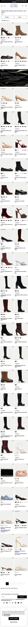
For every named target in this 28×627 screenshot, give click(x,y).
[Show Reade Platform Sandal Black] (23, 220)
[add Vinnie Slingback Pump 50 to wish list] (27, 511)
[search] (22, 5)
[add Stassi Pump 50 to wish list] (27, 88)
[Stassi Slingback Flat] (7, 541)
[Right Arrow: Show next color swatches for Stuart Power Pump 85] (27, 61)
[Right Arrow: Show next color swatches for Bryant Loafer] (13, 61)
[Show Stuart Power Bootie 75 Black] (6, 267)
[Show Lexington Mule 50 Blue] (4, 572)
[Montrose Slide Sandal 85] (21, 259)
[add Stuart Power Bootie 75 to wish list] (13, 253)
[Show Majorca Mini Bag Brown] (18, 478)
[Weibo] (21, 602)
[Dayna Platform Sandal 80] (21, 165)
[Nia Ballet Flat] (7, 165)
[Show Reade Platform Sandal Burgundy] (18, 220)
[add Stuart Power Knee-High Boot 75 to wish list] (27, 112)
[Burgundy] (1, 455)
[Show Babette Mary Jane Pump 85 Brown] (1, 37)
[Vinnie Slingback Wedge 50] (7, 141)
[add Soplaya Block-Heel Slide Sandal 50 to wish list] (13, 511)
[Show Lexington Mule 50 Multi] (1, 572)
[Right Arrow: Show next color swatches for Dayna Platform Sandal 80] (27, 174)
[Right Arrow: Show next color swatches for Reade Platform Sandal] (27, 220)
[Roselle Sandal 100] (21, 447)
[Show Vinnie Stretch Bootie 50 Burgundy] (1, 220)
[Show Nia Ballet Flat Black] (1, 173)
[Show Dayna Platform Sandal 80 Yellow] (20, 173)
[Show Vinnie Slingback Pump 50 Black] (15, 525)
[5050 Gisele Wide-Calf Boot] (21, 235)
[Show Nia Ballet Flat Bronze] (4, 173)
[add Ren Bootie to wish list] (13, 370)
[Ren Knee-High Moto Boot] (21, 400)
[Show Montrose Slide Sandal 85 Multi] (15, 267)
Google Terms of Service (5, 600)
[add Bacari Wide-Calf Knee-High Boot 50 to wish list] (13, 300)
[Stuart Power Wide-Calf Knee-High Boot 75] (7, 423)
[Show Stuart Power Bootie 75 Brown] (1, 267)
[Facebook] (7, 602)
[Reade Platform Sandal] (21, 212)
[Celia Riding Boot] (21, 306)
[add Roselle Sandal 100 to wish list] (27, 441)
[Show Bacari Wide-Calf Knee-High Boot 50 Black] (4, 314)
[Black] (15, 361)
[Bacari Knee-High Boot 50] (7, 400)
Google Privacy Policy (20, 599)
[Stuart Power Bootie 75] (7, 259)
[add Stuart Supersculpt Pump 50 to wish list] (13, 229)
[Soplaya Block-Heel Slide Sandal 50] (7, 517)
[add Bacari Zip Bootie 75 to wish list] (13, 182)
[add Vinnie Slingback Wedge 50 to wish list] (13, 135)
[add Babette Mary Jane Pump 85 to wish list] (13, 23)
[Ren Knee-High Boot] (21, 423)
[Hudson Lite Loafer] (21, 188)
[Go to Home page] (14, 6)
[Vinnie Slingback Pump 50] (21, 517)
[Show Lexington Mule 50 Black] (8, 572)
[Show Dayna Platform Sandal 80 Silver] (18, 173)
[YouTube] (18, 602)
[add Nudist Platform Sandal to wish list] (27, 534)
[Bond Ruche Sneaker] (7, 494)
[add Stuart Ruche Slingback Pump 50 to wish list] (13, 88)
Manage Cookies (13, 621)
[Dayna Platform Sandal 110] (21, 141)
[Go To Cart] (26, 5)
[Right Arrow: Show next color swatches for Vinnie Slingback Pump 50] (27, 526)
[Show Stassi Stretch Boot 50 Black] (1, 361)
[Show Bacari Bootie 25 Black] (18, 37)
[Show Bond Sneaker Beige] (15, 572)
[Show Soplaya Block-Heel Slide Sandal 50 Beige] (1, 525)
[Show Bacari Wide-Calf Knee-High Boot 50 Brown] (1, 314)
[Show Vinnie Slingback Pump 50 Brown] (18, 525)
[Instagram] (4, 602)
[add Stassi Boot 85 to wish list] (27, 370)
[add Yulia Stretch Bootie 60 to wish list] (13, 323)
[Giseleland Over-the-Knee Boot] (7, 282)
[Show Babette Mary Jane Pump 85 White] (11, 37)
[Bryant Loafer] (7, 53)
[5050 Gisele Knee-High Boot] (7, 118)
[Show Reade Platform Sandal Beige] (20, 220)
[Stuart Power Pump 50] (21, 494)
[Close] (25, 609)
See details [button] (14, 1)
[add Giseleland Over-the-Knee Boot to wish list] (13, 276)
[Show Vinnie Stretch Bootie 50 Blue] (4, 220)
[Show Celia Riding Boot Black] (15, 314)
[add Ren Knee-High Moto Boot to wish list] (27, 394)
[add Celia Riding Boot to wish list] (27, 300)
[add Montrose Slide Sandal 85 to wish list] (27, 253)
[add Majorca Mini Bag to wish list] (27, 464)
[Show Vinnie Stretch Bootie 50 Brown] (6, 220)
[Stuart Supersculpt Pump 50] (7, 235)
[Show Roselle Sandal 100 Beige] (18, 455)
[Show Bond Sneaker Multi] (18, 572)
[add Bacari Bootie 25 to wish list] (27, 23)
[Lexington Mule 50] (7, 564)
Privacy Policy (7, 615)
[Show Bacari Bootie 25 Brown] (15, 37)
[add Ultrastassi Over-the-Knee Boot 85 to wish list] (27, 347)
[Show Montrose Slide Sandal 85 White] (18, 267)
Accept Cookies (14, 618)
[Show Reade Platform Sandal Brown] (15, 220)
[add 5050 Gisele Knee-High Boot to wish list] (13, 112)
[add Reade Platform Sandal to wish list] (27, 206)
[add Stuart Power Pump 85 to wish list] (27, 47)
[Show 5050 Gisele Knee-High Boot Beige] (6, 126)
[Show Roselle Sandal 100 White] (15, 455)
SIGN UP (22, 596)
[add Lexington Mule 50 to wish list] (13, 558)
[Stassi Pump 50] (21, 94)
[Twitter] (10, 602)
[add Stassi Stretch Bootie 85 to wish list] (27, 323)
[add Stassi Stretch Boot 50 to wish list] (13, 347)
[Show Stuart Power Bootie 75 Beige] (4, 267)
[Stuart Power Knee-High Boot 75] (21, 118)
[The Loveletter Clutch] (7, 470)
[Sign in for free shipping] (5, 6)
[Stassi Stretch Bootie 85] (21, 329)
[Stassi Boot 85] (21, 376)
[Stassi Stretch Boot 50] (7, 353)
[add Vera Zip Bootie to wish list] (13, 441)
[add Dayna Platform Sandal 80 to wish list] (27, 159)
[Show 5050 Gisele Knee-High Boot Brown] (4, 126)
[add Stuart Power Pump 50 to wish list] (27, 488)
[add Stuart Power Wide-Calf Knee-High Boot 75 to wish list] (13, 417)
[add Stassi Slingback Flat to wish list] (13, 534)
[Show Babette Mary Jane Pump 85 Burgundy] (4, 37)
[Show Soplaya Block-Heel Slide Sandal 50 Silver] (6, 525)
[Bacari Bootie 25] (21, 29)
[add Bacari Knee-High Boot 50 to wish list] (13, 394)
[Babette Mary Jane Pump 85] (7, 29)
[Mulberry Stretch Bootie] (21, 282)
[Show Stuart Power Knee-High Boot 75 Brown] (20, 126)
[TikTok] (13, 602)
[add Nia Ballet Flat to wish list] (13, 159)
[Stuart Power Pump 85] (21, 53)
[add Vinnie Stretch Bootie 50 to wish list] (13, 206)
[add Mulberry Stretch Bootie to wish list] (27, 276)
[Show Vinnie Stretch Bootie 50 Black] (8, 220)
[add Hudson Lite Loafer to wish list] (27, 182)
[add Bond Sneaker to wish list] (27, 558)
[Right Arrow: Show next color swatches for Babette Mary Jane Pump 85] (13, 38)
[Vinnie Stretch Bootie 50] (7, 212)
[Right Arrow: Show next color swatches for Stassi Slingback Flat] (13, 549)
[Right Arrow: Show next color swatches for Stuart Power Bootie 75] (13, 267)
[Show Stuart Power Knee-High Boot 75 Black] (15, 126)
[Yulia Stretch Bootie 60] (7, 329)
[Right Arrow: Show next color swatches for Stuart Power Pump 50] (27, 502)
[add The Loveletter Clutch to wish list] (13, 464)
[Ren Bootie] (7, 376)
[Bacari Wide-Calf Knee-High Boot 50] (7, 306)
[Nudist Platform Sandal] (21, 541)
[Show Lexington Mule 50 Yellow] (6, 572)
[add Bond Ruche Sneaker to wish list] (13, 488)
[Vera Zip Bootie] (7, 447)
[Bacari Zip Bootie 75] (7, 188)
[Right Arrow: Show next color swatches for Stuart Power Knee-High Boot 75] (27, 127)
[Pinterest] (15, 602)
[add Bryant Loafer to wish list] (13, 47)
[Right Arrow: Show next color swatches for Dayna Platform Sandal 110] (27, 150)
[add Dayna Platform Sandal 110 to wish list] (27, 135)
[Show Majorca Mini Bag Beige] (15, 478)
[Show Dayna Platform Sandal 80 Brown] (15, 173)
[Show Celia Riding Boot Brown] (18, 314)
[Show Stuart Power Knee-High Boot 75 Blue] (18, 126)
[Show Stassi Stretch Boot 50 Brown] (4, 361)
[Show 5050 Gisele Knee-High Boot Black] (1, 126)
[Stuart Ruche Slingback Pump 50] (7, 94)
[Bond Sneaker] (21, 564)
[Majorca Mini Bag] (21, 470)
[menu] (2, 5)
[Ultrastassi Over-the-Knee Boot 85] (21, 353)
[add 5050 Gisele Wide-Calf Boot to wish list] (27, 229)
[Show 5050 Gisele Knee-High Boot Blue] (8, 126)
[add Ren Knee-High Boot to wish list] (27, 417)
